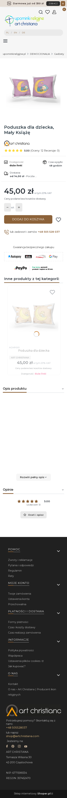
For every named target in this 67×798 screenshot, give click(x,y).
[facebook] (7, 747)
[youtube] (25, 747)
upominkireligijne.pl (14, 53)
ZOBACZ (53, 3)
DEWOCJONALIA (40, 53)
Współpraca (15, 655)
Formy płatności (18, 622)
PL (7, 32)
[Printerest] (12, 747)
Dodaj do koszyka (28, 219)
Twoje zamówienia (19, 593)
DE (23, 32)
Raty (11, 576)
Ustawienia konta (18, 599)
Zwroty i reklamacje (20, 560)
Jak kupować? (17, 666)
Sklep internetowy (32, 793)
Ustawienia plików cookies (24, 661)
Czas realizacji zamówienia (24, 632)
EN (15, 32)
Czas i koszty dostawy (21, 627)
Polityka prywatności (21, 650)
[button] (33, 477)
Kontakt (13, 684)
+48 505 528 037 (49, 231)
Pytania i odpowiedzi (21, 565)
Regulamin (15, 570)
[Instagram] (19, 747)
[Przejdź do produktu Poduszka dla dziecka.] (33, 316)
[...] (33, 89)
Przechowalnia (17, 604)
